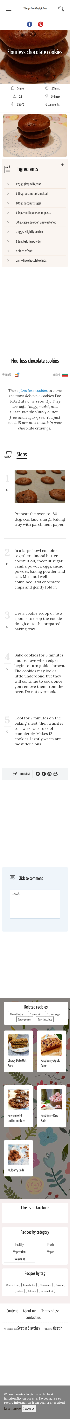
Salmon (32, 1290)
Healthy (19, 1244)
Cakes (20, 1290)
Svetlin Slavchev (28, 1328)
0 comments (53, 104)
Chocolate (45, 1284)
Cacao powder (24, 1019)
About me (30, 1310)
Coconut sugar (53, 1014)
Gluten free (12, 1284)
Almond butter (17, 1014)
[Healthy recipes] (17, 375)
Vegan (50, 1251)
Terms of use (50, 1310)
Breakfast (19, 1259)
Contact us (33, 1317)
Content (12, 1310)
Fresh (50, 1244)
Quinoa (59, 1284)
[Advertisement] (35, 303)
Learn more (12, 1408)
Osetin (57, 1328)
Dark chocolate (45, 1019)
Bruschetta (29, 1284)
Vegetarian (19, 1251)
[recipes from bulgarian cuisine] (65, 374)
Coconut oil (35, 1014)
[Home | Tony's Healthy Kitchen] (35, 11)
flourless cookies (33, 390)
